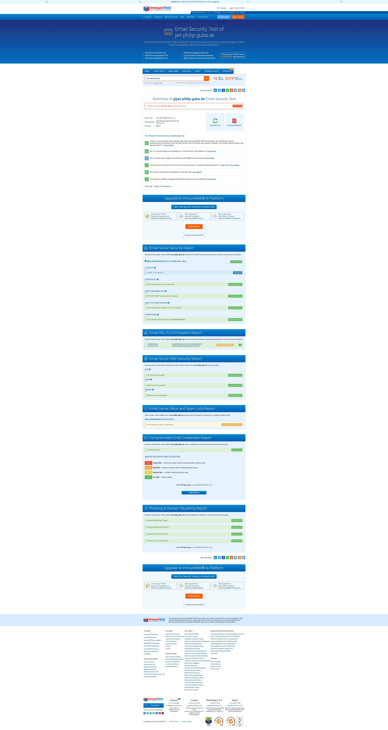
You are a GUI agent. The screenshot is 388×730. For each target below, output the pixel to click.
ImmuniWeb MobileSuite (151, 646)
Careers (168, 648)
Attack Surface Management (193, 644)
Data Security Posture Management (195, 668)
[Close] (248, 2)
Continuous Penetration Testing (194, 658)
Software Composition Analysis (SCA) (222, 648)
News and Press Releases (173, 657)
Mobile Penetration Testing (192, 670)
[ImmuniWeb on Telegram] (154, 713)
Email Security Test (149, 664)
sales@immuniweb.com (174, 705)
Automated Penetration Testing (194, 646)
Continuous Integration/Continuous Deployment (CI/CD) (227, 634)
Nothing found (236, 450)
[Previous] (46, 1)
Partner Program (216, 661)
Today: (237, 12)
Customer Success (171, 644)
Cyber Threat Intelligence (192, 663)
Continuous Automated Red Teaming (196, 653)
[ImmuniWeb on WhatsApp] (151, 713)
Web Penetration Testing (192, 687)
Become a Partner (216, 666)
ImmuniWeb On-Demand (151, 643)
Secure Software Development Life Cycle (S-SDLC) (225, 636)
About (197, 71)
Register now (218, 2)
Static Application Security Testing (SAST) (223, 646)
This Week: (225, 12)
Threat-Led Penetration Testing (194, 685)
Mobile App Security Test (151, 672)
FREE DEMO (194, 226)
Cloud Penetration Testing (192, 648)
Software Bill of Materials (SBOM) (220, 651)
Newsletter (155, 705)
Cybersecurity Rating (150, 676)
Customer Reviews (171, 641)
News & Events (171, 654)
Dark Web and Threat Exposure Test (154, 674)
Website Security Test (150, 667)
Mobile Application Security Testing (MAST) (223, 644)
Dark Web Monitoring (191, 665)
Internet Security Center (199, 12)
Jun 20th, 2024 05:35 (187, 344)
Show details (168, 145)
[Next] (341, 1)
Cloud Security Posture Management (195, 651)
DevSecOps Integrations (151, 651)
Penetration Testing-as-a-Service (194, 677)
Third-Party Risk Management (193, 682)
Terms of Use (174, 721)
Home (147, 71)
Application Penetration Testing (194, 639)
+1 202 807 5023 (214, 703)
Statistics (228, 70)
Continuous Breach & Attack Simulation (196, 656)
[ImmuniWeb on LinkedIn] (144, 713)
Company (169, 631)
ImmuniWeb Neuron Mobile (152, 640)
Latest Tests (158, 71)
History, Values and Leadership (175, 636)
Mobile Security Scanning (192, 673)
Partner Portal (215, 669)
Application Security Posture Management (197, 641)
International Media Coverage (174, 659)
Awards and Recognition (173, 639)
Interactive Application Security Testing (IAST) (224, 639)
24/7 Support (221, 8)
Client (236, 8)
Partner (242, 8)
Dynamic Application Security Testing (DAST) (224, 641)
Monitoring (173, 71)
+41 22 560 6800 (174, 703)
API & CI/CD (187, 71)
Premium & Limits (212, 71)
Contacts (168, 646)
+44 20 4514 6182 (194, 703)
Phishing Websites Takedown (193, 680)
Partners (214, 658)
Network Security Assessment (193, 675)
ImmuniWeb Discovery (151, 634)
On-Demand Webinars (172, 664)
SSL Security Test (149, 662)
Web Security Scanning (191, 690)
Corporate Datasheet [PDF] (194, 235)
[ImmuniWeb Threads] (163, 713)
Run (206, 78)
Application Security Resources (222, 631)
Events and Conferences (173, 661)
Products (147, 631)
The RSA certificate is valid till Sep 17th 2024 (185, 346)
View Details (194, 493)
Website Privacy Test (150, 669)
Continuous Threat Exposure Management (197, 661)
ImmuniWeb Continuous (151, 649)
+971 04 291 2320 (234, 703)
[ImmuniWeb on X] (148, 713)
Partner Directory (216, 664)
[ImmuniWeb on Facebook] (157, 713)
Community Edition (151, 659)
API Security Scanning (191, 636)
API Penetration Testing (192, 634)
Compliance (147, 654)
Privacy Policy (186, 721)
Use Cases (188, 631)
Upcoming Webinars (172, 666)
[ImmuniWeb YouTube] (160, 713)
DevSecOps (214, 653)
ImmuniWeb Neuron (150, 637)
